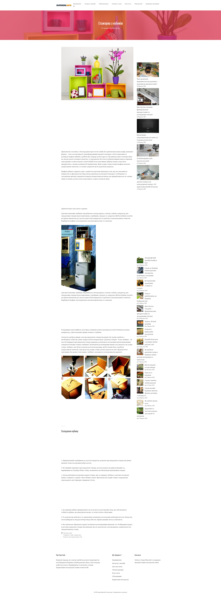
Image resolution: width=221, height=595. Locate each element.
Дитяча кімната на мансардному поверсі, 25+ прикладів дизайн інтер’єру (147, 184)
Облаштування (103, 4)
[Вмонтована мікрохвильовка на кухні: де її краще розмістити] (148, 126)
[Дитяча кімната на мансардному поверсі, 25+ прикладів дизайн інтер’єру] (148, 173)
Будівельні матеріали (152, 4)
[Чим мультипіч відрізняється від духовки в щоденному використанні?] (148, 70)
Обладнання (138, 4)
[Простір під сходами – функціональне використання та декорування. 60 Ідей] (148, 97)
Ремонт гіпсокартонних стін (72, 537)
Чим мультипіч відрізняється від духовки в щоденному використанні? (147, 81)
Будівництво (77, 4)
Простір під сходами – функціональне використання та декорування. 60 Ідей (146, 311)
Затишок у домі (116, 4)
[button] (74, 6)
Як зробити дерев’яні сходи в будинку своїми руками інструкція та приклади (147, 355)
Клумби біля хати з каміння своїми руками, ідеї (151, 341)
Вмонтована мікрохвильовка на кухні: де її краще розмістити (147, 137)
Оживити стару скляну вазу (72, 535)
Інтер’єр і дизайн (90, 4)
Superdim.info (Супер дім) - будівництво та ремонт (112, 592)
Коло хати (128, 4)
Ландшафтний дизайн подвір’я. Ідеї (151, 260)
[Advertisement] (97, 113)
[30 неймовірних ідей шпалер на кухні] (148, 150)
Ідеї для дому (67, 533)
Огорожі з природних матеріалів (149, 331)
